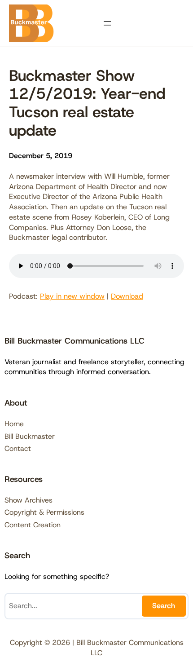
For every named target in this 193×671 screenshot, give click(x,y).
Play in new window (72, 296)
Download (127, 296)
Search (163, 605)
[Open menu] (107, 23)
